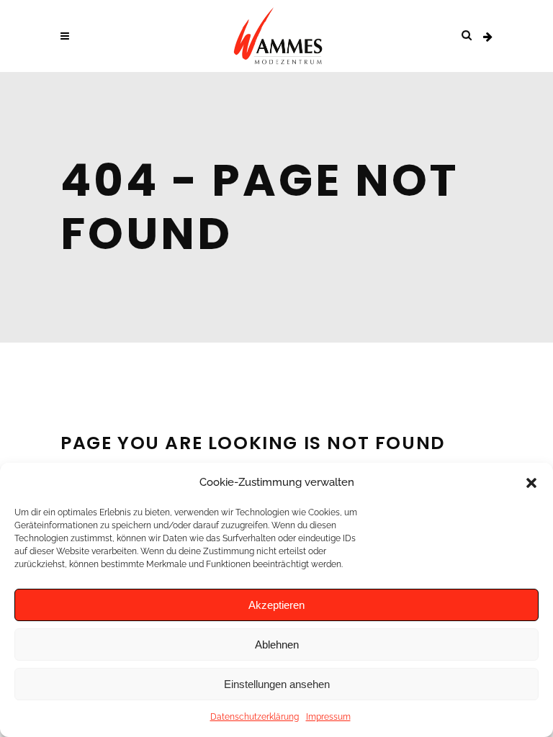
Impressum (328, 717)
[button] (531, 483)
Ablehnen (277, 644)
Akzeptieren (276, 605)
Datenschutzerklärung (254, 717)
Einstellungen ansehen (277, 684)
